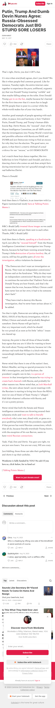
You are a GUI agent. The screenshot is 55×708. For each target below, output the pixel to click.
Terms (46, 687)
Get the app (40, 696)
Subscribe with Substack (29, 662)
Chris (10, 537)
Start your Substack (21, 696)
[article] (27, 595)
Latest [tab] (11, 580)
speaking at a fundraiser (37, 239)
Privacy (40, 687)
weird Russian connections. (20, 435)
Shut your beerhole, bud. (13, 597)
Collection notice (27, 690)
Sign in (49, 3)
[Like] (4, 44)
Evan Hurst (6, 35)
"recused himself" (28, 243)
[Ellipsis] (52, 537)
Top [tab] (5, 580)
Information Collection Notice (32, 670)
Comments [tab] (8, 514)
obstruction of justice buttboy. (29, 253)
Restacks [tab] (19, 514)
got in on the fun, (17, 99)
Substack (15, 702)
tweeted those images (30, 226)
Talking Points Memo (13, 470)
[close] (48, 617)
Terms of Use (40, 668)
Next (46, 496)
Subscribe (40, 3)
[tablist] (13, 513)
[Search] (50, 580)
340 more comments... (11, 568)
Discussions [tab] (21, 580)
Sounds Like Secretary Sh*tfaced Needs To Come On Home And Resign (20, 590)
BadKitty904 (13, 553)
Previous (10, 496)
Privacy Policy (27, 673)
